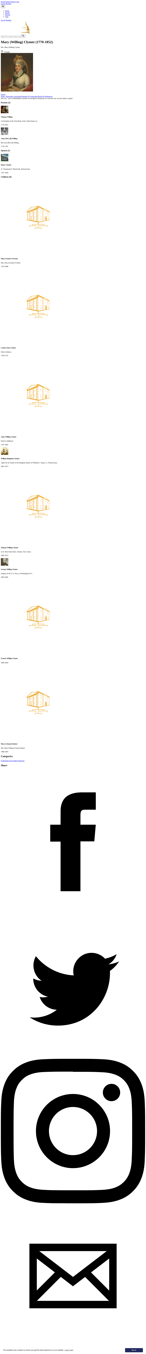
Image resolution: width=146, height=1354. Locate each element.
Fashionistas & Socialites (9, 761)
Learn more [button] (69, 1350)
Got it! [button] (134, 1350)
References (48, 96)
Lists (17, 2)
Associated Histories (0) (22, 96)
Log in (3, 4)
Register (8, 4)
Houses (12, 2)
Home (3, 2)
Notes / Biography (7, 96)
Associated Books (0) (37, 96)
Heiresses (21, 761)
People (7, 2)
